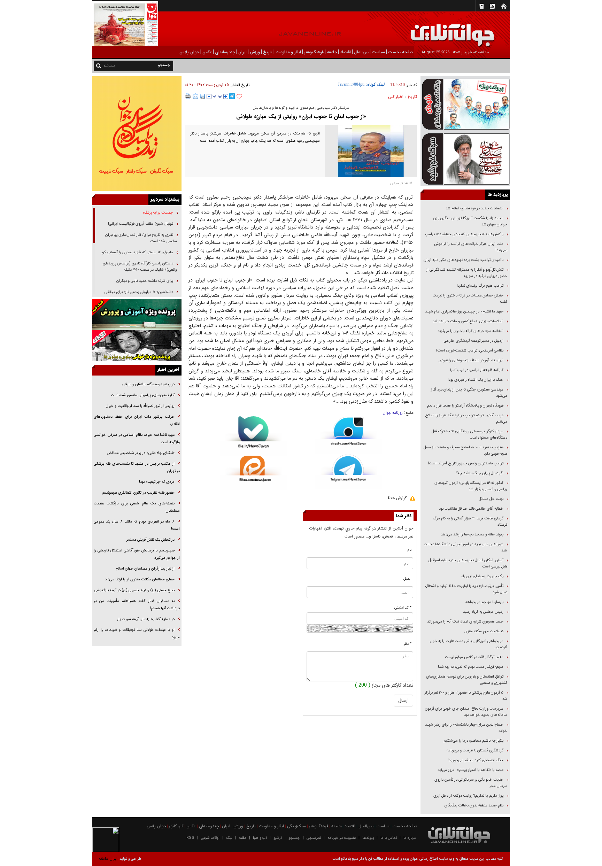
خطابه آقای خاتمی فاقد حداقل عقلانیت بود (471, 509)
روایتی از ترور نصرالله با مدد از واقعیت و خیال (140, 406)
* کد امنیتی (402, 608)
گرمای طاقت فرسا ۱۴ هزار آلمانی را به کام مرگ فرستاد (470, 522)
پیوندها (368, 838)
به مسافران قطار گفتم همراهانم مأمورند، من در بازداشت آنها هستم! (137, 604)
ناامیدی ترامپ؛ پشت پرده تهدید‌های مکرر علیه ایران (463, 260)
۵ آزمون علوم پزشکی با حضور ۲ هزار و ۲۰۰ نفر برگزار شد (466, 696)
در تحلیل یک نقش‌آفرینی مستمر (150, 540)
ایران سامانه (108, 859)
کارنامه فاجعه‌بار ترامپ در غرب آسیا (476, 370)
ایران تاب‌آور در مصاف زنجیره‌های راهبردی (471, 360)
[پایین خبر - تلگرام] (348, 471)
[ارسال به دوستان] (195, 96)
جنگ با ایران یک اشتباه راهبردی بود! (475, 380)
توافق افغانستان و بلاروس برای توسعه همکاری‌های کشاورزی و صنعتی (466, 680)
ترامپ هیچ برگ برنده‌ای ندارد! (480, 286)
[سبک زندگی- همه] (137, 133)
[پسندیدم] (239, 97)
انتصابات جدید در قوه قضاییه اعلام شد (474, 208)
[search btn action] (98, 65)
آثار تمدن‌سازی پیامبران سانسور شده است (143, 395)
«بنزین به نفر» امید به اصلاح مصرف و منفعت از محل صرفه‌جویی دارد (465, 450)
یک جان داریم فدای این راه (482, 576)
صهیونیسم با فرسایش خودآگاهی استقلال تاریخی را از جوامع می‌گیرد (137, 554)
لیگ (229, 838)
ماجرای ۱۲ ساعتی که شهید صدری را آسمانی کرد (137, 252)
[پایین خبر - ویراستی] (348, 435)
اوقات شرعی (210, 838)
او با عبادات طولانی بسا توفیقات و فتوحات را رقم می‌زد (137, 633)
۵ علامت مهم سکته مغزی (483, 631)
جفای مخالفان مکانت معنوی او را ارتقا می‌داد (140, 579)
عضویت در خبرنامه (341, 838)
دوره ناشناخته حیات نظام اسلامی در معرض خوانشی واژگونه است (137, 438)
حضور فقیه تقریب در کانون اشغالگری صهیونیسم (138, 493)
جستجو (294, 838)
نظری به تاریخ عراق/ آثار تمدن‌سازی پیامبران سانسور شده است (141, 238)
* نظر (407, 644)
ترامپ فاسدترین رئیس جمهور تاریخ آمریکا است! (465, 463)
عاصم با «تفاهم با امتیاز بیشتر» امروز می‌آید (470, 770)
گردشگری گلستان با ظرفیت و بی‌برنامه (475, 750)
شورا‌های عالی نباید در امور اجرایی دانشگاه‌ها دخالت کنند (465, 547)
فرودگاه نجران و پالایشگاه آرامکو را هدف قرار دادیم (465, 406)
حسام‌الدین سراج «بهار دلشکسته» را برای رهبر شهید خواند (466, 728)
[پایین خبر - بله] (253, 436)
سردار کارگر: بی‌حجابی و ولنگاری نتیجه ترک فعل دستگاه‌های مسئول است (469, 434)
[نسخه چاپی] (188, 96)
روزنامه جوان (393, 413)
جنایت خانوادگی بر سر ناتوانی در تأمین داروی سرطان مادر (470, 783)
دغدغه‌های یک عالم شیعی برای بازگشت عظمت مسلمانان (137, 507)
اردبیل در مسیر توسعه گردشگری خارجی (473, 341)
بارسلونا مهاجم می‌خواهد (484, 602)
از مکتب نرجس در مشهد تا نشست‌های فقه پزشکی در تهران (137, 467)
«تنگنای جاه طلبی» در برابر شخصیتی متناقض (141, 453)
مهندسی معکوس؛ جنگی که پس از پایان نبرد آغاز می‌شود (469, 393)
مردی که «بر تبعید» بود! (157, 482)
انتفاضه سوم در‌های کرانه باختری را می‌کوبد (470, 331)
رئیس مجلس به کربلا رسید (483, 612)
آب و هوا (260, 838)
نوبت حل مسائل (491, 499)
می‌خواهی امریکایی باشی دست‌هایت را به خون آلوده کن (468, 644)
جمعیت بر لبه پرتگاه (157, 213)
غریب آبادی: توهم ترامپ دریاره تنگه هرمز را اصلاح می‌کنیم (466, 418)
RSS (190, 838)
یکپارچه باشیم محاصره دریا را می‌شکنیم (473, 741)
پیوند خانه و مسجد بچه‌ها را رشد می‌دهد (472, 535)
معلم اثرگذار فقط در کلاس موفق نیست (474, 657)
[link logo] (523, 30)
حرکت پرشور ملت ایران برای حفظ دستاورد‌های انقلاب (137, 420)
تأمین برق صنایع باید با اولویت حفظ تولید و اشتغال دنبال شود (466, 589)
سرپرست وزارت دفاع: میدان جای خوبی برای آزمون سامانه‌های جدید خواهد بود (466, 712)
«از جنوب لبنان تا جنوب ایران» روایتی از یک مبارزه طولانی (301, 116)
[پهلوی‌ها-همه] (137, 346)
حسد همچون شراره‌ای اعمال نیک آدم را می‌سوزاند (465, 622)
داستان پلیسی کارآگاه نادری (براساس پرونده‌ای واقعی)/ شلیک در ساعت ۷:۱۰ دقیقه (140, 267)
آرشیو (277, 838)
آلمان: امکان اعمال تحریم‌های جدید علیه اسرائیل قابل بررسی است (468, 563)
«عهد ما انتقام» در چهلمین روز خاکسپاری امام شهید (464, 312)
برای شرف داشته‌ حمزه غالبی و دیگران (144, 281)
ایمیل (407, 579)
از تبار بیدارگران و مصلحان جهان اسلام (145, 569)
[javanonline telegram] (232, 96)
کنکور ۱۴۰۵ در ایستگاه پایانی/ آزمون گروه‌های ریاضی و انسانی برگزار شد (470, 486)
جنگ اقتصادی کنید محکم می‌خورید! (475, 760)
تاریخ (412, 96)
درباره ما (409, 838)
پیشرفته (109, 65)
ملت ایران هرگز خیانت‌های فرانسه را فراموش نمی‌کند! (470, 247)
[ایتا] (253, 473)
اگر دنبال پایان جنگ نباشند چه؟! (479, 473)
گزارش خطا (397, 498)
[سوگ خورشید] (465, 158)
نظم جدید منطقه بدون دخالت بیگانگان (474, 806)
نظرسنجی (314, 838)
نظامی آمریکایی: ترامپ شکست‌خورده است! (469, 351)
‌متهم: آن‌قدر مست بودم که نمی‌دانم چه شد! (470, 667)
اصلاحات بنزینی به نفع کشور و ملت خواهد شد (468, 321)
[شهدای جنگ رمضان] (465, 103)
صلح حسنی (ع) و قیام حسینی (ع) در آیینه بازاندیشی (134, 590)
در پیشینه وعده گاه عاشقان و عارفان (148, 384)
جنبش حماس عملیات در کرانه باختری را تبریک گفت (470, 299)
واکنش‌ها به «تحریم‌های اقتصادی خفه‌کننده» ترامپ (464, 234)
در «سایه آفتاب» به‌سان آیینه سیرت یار (146, 619)
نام (409, 550)
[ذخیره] (202, 96)
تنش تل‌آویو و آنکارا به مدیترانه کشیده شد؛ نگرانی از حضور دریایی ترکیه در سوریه (466, 273)
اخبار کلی (395, 96)
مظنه (242, 838)
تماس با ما (388, 838)
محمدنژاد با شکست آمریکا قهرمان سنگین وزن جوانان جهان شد (470, 221)
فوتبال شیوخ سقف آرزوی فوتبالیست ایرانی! (140, 224)
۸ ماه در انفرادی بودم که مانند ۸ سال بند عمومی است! (137, 525)
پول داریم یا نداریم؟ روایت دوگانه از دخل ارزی (468, 796)
